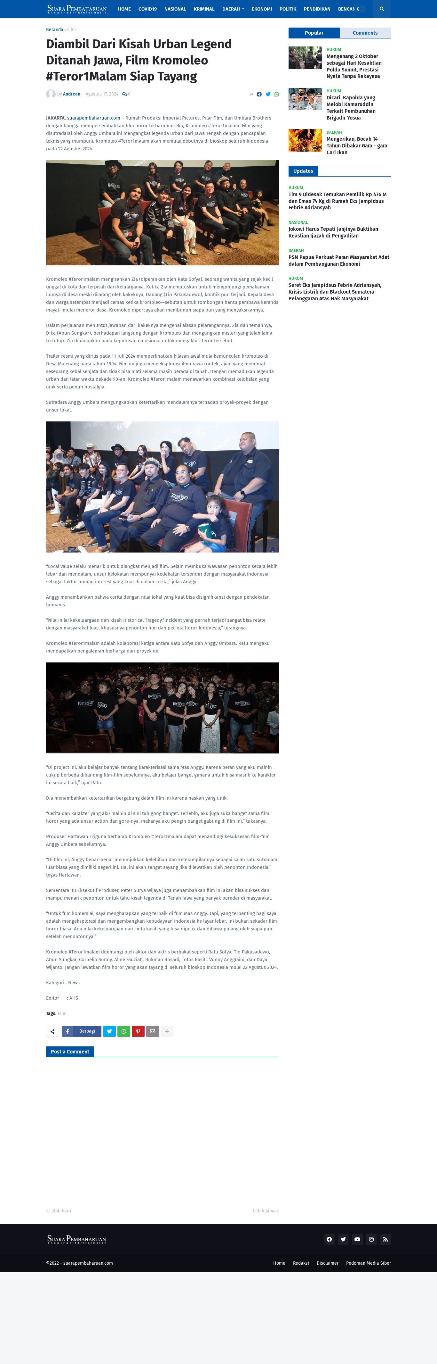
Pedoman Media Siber (368, 1263)
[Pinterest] (138, 1031)
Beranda (54, 30)
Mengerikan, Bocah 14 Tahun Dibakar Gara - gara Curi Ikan (357, 145)
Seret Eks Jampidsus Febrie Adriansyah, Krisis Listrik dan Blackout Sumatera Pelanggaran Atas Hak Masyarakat (335, 292)
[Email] (152, 1031)
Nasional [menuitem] (175, 9)
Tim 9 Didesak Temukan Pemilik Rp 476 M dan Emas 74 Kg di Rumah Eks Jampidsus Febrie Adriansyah (338, 201)
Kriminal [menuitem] (204, 9)
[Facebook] (259, 94)
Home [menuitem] (124, 9)
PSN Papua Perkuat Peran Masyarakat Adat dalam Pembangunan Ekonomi (339, 260)
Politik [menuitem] (288, 9)
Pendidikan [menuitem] (317, 9)
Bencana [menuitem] (348, 9)
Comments (365, 33)
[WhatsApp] (276, 94)
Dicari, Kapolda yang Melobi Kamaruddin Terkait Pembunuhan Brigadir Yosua (351, 108)
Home (279, 1263)
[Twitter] (268, 94)
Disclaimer (327, 1263)
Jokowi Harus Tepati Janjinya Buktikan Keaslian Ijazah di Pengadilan (333, 232)
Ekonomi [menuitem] (262, 9)
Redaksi (301, 1263)
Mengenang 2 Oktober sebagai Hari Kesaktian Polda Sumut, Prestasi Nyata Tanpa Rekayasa (354, 66)
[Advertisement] (192, 1317)
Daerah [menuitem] (231, 9)
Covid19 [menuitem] (148, 9)
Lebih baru (60, 1211)
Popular (314, 33)
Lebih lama (264, 1211)
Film (71, 30)
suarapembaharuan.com (93, 118)
